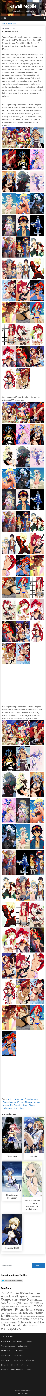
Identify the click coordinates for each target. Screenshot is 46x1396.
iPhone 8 (4, 1370)
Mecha (6, 1105)
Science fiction (28, 1322)
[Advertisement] (23, 685)
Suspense (28, 1326)
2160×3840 (17, 1341)
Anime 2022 (18, 1351)
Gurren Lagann (9, 1102)
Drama (31, 1299)
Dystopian (39, 1300)
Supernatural (16, 1325)
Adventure (19, 1099)
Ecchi (3, 1303)
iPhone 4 (28, 1102)
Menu (3, 18)
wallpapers (7, 1108)
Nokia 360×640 (17, 1370)
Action (10, 1099)
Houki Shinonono (21, 1307)
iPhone (20, 1102)
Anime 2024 (18, 1356)
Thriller (34, 1326)
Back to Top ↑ (23, 1393)
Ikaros (29, 1307)
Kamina (37, 1102)
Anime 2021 (5, 1351)
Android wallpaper (13, 1296)
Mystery (39, 1312)
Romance (8, 1319)
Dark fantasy (19, 1299)
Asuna (28, 1297)
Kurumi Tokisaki (6, 1313)
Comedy (7, 1299)
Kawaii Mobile (23, 6)
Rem (43, 1316)
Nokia (24, 1105)
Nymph (12, 1316)
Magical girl (16, 1313)
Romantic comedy (29, 1319)
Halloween (24, 1303)
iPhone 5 (21, 1309)
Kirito (42, 1310)
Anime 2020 (22, 1346)
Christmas (35, 1296)
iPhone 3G (30, 1360)
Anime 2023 (5, 1356)
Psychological (21, 1316)
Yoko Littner (19, 1108)
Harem (34, 1303)
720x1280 (8, 1293)
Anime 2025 (5, 1360)
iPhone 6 (30, 1310)
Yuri (20, 1329)
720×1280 (29, 1341)
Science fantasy (11, 1323)
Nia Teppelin (15, 1105)
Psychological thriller (34, 1316)
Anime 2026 (18, 1360)
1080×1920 (5, 1341)
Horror (12, 1306)
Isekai (37, 1309)
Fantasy (13, 1303)
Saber (3, 1323)
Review (28, 1370)
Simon (32, 1105)
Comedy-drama (31, 1099)
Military (31, 1313)
